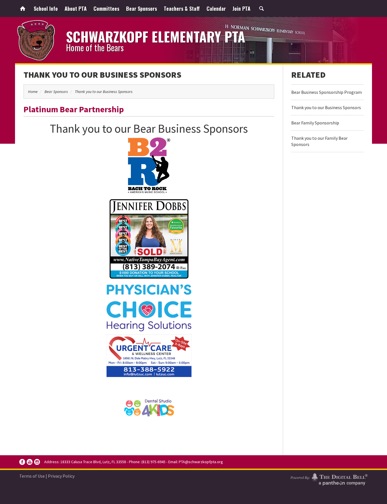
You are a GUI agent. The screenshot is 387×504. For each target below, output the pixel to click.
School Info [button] (46, 8)
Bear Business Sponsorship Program (326, 92)
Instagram (37, 462)
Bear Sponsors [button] (141, 8)
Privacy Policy (61, 476)
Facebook (22, 462)
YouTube (30, 462)
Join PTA (241, 8)
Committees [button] (106, 8)
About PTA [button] (76, 8)
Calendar (216, 8)
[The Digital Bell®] (329, 478)
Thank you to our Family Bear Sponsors (319, 141)
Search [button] (261, 8)
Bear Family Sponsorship (315, 123)
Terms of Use (32, 476)
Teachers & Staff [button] (182, 8)
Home (22, 8)
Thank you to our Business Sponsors (102, 74)
